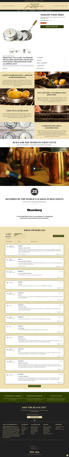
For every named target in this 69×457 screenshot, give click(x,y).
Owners (23, 433)
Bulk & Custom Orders (60, 429)
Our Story (23, 426)
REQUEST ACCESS (34, 417)
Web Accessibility (46, 430)
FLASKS (19, 10)
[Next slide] (37, 225)
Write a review (58, 235)
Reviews (23, 430)
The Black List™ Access (60, 426)
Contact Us (33, 433)
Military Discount (34, 431)
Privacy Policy (46, 432)
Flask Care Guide (34, 429)
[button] (4, 6)
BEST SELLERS (49, 10)
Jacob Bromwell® (32, 454)
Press (23, 431)
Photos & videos (33, 241)
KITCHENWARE (32, 10)
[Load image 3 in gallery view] (23, 50)
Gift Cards (33, 432)
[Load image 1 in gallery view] (11, 50)
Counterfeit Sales (34, 430)
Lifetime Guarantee (34, 426)
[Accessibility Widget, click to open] (67, 455)
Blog (22, 432)
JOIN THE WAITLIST (52, 26)
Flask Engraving (46, 429)
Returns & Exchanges (47, 426)
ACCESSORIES (40, 10)
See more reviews (34, 386)
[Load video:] (34, 166)
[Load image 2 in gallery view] (17, 50)
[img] (12, 246)
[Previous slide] (32, 225)
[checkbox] (34, 241)
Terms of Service (46, 431)
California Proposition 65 (48, 433)
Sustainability (24, 429)
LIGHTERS (25, 10)
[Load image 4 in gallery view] (28, 50)
